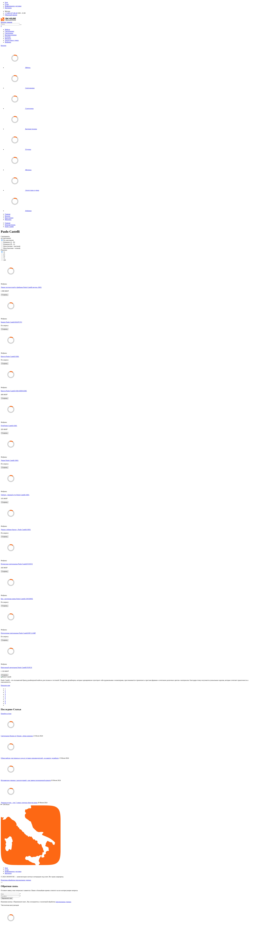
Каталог (3, 45)
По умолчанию (8, 240)
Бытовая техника (10, 35)
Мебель (7, 29)
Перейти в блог (6, 713)
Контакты (8, 8)
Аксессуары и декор (12, 40)
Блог (6, 2)
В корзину (5, 294)
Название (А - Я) (9, 242)
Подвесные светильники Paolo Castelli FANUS (17, 564)
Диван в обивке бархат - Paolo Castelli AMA (16, 529)
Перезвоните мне (7, 898)
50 (4, 256)
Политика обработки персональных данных (16, 880)
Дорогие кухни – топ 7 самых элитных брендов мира (19, 803)
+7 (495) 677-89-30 (11, 13)
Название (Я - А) (9, 244)
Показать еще (5, 685)
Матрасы (8, 38)
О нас (7, 4)
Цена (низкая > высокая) (11, 246)
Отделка (8, 37)
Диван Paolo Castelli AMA (9, 460)
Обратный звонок (11, 15)
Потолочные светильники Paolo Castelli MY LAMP (18, 633)
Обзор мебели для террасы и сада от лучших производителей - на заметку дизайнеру (30, 758)
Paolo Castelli (9, 226)
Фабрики (8, 42)
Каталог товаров (6, 22)
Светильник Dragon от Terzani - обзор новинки (17, 736)
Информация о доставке (13, 6)
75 (4, 258)
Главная (7, 214)
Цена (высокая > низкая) (11, 248)
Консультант (9, 218)
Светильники (9, 31)
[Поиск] (20, 24)
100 (4, 260)
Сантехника (9, 33)
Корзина (8, 219)
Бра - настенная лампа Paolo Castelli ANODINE (17, 599)
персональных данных (63, 902)
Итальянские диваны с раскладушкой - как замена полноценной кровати (26, 780)
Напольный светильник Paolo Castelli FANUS (16, 667)
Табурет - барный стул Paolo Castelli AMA (15, 495)
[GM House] (8, 20)
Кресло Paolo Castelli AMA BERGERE (14, 391)
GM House (6, 804)
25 (4, 254)
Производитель (10, 225)
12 (4, 252)
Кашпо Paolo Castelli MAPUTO (11, 322)
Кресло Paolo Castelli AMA (10, 356)
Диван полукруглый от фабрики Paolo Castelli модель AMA (21, 287)
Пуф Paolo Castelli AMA (9, 426)
